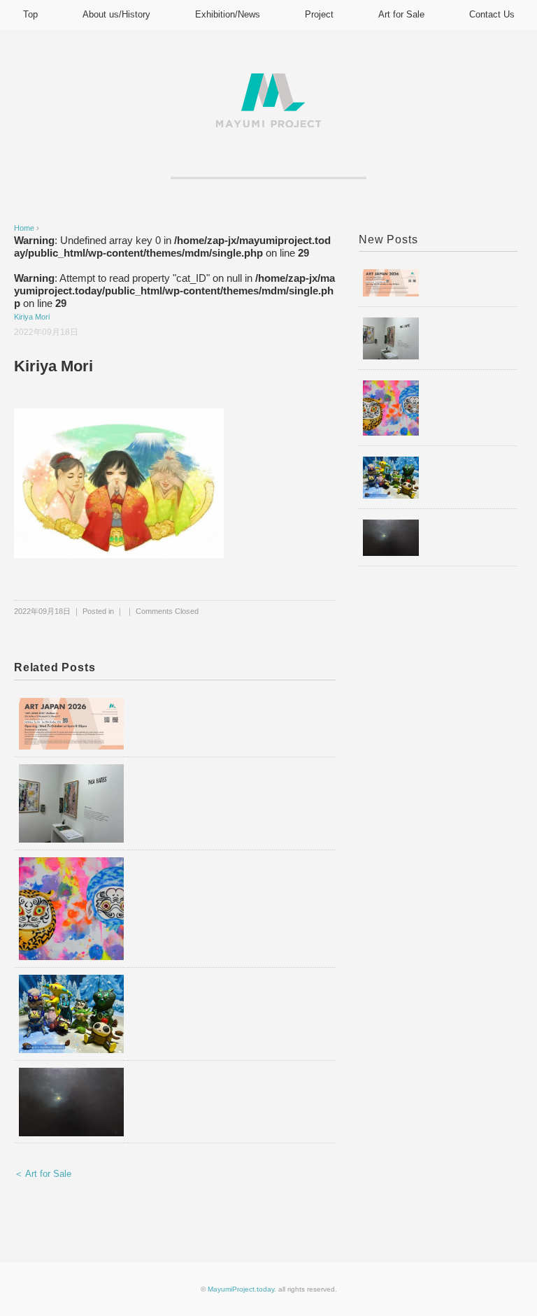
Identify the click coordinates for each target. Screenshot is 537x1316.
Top (30, 14)
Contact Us (492, 14)
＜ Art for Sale (42, 1173)
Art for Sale (401, 14)
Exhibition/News (227, 14)
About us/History (116, 14)
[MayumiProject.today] (268, 81)
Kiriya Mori (32, 317)
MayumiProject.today (241, 1289)
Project (319, 14)
